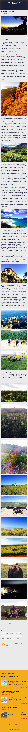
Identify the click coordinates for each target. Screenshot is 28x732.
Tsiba (24, 196)
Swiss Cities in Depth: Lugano (9, 707)
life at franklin (18, 636)
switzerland (12, 638)
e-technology (9, 643)
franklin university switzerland (8, 636)
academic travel (5, 633)
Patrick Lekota (8, 123)
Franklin (12, 187)
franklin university (18, 633)
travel (18, 638)
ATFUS (11, 633)
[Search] (26, 3)
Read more (24, 687)
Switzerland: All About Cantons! (9, 676)
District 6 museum (13, 164)
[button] (26, 12)
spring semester (5, 638)
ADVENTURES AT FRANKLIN (14, 3)
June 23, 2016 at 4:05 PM (17, 643)
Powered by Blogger (14, 724)
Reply (7, 647)
